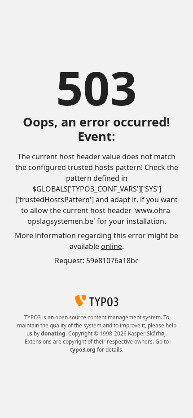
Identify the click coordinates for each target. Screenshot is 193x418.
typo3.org (83, 349)
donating (53, 333)
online (111, 246)
